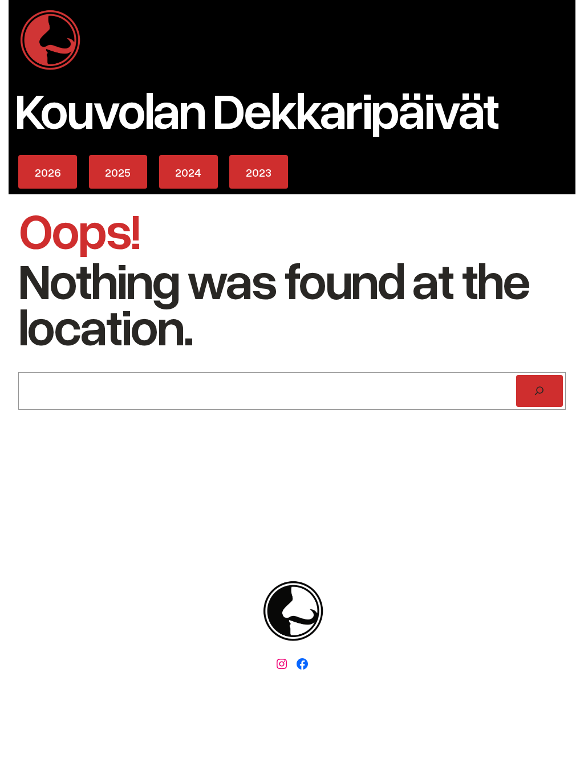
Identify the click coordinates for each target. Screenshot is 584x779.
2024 (188, 172)
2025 (118, 172)
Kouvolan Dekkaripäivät (256, 109)
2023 (258, 172)
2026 (48, 172)
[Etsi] (539, 391)
